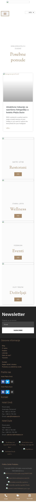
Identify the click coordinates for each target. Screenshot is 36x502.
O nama (4, 348)
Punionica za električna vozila (11, 367)
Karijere (4, 350)
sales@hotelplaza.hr (13, 416)
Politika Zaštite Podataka (10, 464)
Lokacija (4, 353)
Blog (3, 346)
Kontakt (4, 362)
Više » (8, 128)
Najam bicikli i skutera (9, 364)
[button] (5, 13)
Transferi (5, 358)
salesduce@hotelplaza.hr (14, 434)
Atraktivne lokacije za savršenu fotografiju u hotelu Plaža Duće (17, 110)
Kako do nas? (6, 355)
